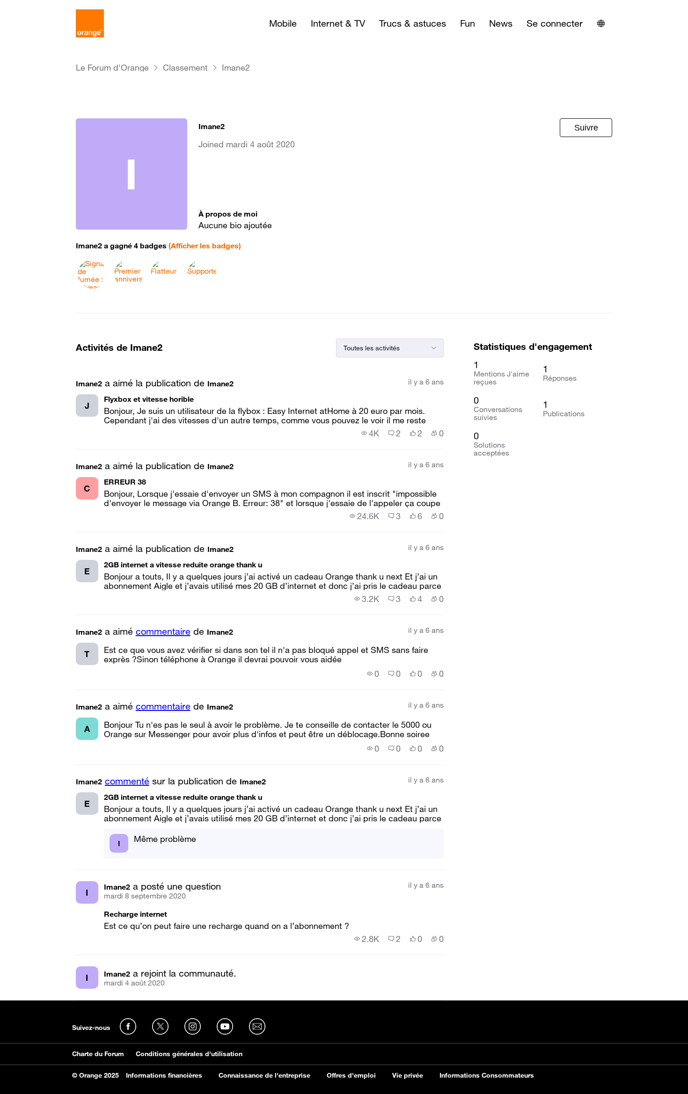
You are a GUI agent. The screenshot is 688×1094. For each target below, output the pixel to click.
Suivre (586, 127)
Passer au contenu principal (50, 7)
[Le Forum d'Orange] (90, 23)
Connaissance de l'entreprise (264, 1075)
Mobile (283, 23)
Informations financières (164, 1075)
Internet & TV (338, 23)
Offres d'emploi (351, 1075)
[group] (370, 433)
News (500, 23)
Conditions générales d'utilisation (189, 1054)
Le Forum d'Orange (112, 68)
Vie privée (407, 1075)
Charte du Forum (98, 1054)
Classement (185, 68)
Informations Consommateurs (486, 1075)
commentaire (163, 631)
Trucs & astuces (412, 23)
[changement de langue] (601, 23)
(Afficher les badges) (204, 245)
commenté (127, 781)
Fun (467, 23)
